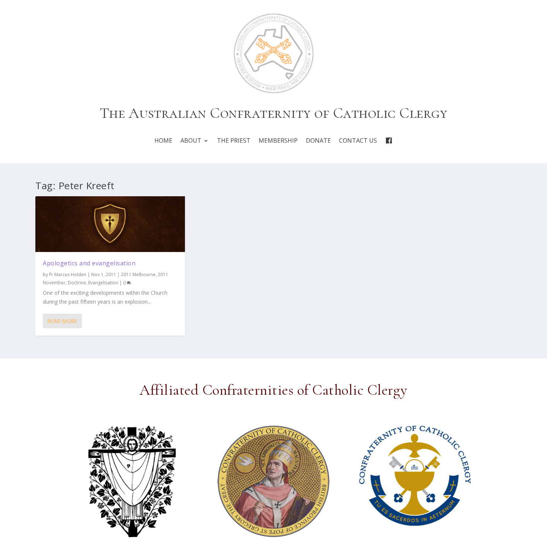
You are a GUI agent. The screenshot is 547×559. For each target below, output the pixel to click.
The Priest (233, 141)
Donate (318, 141)
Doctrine (77, 283)
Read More (62, 320)
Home (163, 141)
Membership (278, 141)
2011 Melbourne (138, 274)
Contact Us (358, 141)
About (190, 141)
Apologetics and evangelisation (89, 263)
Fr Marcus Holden (67, 274)
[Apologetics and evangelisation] (110, 224)
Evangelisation (103, 283)
